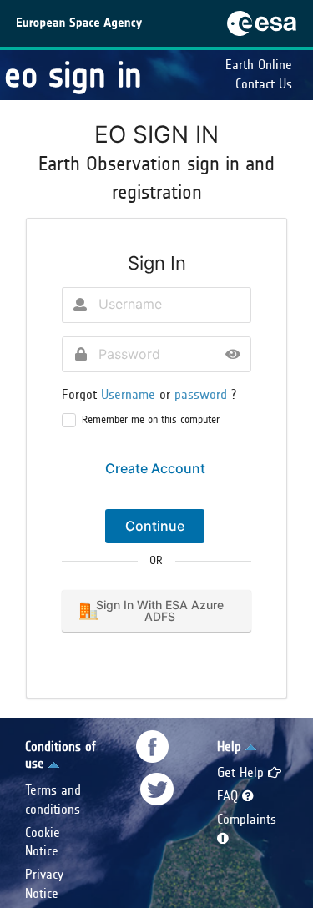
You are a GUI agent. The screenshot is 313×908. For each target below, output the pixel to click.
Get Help (242, 772)
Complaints (246, 819)
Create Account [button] (155, 468)
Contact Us (263, 84)
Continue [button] (154, 525)
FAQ (229, 796)
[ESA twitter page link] (157, 789)
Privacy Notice (44, 883)
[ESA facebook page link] (152, 746)
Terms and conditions (53, 799)
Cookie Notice (42, 842)
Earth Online (258, 65)
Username (130, 394)
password (202, 394)
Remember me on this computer (151, 419)
